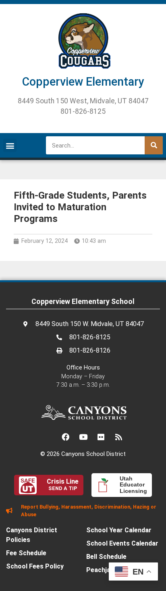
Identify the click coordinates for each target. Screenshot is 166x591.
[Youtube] (83, 437)
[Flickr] (100, 437)
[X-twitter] (47, 437)
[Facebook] (65, 437)
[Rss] (118, 437)
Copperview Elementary (83, 81)
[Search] (154, 145)
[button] (10, 145)
